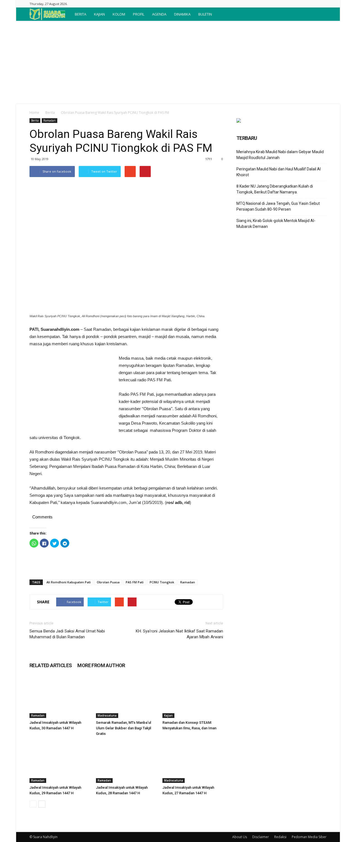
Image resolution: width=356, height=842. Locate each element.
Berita (50, 112)
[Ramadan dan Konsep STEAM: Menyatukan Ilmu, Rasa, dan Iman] (192, 697)
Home (34, 112)
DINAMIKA (182, 14)
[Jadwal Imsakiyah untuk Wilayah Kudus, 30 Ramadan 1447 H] (59, 697)
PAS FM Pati (135, 582)
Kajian (168, 715)
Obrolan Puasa (108, 582)
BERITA (80, 14)
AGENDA (159, 14)
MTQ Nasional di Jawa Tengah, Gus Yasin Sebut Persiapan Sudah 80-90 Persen (278, 206)
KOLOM (119, 14)
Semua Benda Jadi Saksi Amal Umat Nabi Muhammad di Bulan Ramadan (67, 634)
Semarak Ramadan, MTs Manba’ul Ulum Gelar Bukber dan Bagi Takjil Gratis (123, 728)
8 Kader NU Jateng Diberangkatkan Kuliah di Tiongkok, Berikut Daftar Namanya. (274, 189)
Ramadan (49, 120)
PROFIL (138, 14)
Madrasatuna (107, 715)
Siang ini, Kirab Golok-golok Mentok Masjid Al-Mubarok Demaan (275, 223)
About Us (239, 837)
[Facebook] (322, 3)
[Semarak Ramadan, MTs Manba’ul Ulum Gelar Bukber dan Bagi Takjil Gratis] (126, 697)
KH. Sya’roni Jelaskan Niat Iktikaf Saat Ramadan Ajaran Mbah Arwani (179, 634)
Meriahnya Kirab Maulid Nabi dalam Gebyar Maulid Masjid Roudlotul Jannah (280, 155)
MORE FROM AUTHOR (101, 665)
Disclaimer (260, 837)
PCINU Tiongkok (162, 582)
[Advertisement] (178, 62)
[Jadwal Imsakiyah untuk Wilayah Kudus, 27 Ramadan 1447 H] (192, 762)
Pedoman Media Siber (309, 837)
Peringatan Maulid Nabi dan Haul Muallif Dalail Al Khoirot (278, 172)
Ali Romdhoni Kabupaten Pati (68, 582)
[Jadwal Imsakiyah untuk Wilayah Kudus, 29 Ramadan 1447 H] (59, 762)
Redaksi (280, 837)
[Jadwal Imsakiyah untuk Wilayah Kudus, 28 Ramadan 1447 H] (126, 762)
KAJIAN (99, 14)
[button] (320, 14)
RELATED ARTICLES (50, 665)
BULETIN (205, 14)
